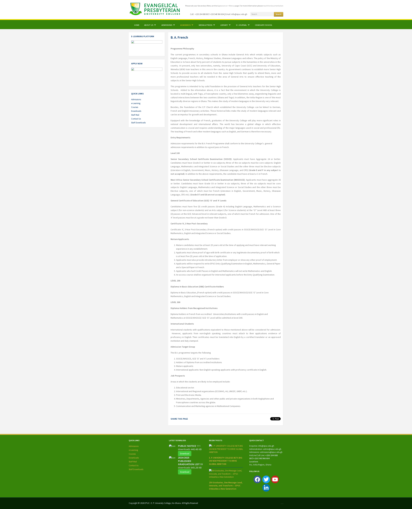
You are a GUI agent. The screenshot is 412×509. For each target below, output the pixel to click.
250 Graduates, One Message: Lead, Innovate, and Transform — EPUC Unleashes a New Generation (226, 485)
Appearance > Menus (225, 6)
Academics (185, 25)
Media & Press (206, 25)
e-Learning (135, 103)
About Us (149, 25)
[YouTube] (275, 479)
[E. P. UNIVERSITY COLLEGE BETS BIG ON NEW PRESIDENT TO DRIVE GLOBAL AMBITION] (226, 449)
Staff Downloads (138, 122)
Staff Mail (135, 115)
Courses (134, 107)
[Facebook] (257, 479)
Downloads (136, 111)
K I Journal (241, 25)
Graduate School (263, 25)
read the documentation (273, 6)
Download (184, 453)
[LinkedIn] (266, 488)
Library (224, 25)
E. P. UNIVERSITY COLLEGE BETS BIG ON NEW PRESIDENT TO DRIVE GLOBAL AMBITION (225, 460)
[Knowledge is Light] (157, 9)
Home (136, 25)
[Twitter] (266, 479)
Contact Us (136, 118)
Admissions (167, 25)
